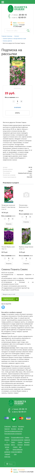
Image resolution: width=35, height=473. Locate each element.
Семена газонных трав (20, 444)
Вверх (11, 464)
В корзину (8, 224)
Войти (15, 22)
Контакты (13, 429)
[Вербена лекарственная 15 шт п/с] (26, 236)
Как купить (21, 426)
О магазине (7, 426)
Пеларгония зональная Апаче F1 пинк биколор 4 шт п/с (8, 207)
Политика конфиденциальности (13, 431)
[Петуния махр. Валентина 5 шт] (26, 194)
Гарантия (7, 429)
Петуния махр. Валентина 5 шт (23, 206)
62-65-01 (19, 17)
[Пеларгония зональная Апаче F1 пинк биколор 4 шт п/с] (9, 194)
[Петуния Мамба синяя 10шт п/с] (9, 236)
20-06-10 (19, 14)
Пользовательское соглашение (13, 433)
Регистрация (21, 22)
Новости (14, 426)
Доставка (20, 429)
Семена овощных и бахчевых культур (7, 442)
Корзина (15, 25)
